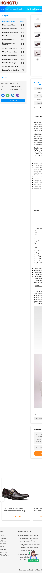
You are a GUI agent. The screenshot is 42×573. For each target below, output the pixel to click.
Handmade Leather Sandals (13, 44)
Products (3, 538)
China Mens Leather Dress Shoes (30, 570)
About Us (3, 544)
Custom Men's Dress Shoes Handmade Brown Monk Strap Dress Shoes (14, 511)
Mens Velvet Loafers (13, 36)
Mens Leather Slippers (13, 63)
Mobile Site (3, 552)
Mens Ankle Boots (13, 39)
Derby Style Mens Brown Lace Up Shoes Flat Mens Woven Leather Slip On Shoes (30, 547)
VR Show (3, 541)
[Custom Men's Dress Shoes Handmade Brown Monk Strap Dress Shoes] (16, 492)
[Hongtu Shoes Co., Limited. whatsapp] (7, 95)
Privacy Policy (4, 555)
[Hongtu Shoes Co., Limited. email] (3, 95)
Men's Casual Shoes (13, 25)
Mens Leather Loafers (13, 59)
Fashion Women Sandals (13, 70)
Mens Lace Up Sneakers (13, 32)
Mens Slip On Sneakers (13, 28)
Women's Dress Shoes (13, 48)
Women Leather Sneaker (13, 66)
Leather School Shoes (13, 55)
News (2, 546)
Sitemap (3, 549)
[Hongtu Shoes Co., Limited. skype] (12, 95)
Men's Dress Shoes (13, 21)
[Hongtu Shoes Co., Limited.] (9, 3)
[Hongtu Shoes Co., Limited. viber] (17, 95)
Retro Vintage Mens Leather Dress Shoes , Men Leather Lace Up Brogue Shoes (29, 538)
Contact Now (13, 100)
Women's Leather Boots (13, 52)
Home (2, 535)
